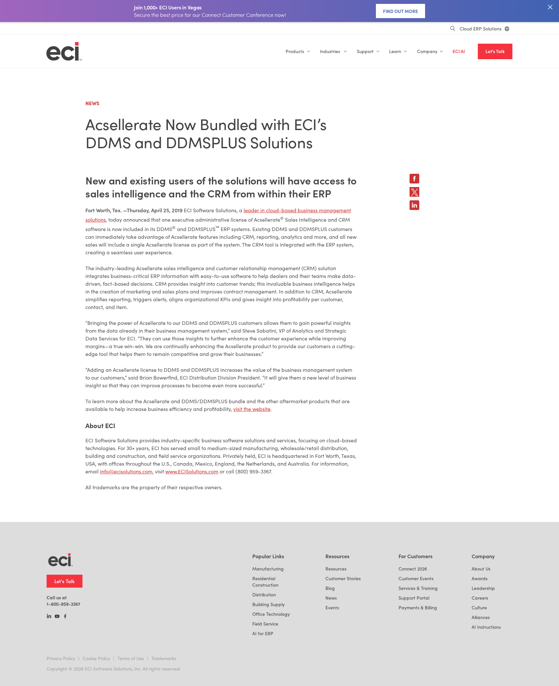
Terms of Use (130, 658)
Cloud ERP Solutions (480, 29)
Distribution (264, 595)
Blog (330, 588)
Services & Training (418, 588)
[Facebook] (65, 617)
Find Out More (400, 11)
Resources (335, 569)
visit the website (251, 408)
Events (332, 607)
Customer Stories (343, 578)
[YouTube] (57, 617)
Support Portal (414, 598)
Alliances (481, 617)
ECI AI (459, 51)
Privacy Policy (61, 658)
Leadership (483, 588)
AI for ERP (262, 633)
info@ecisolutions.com (126, 471)
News (331, 598)
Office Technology (271, 614)
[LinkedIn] (49, 617)
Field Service (265, 624)
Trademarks (163, 658)
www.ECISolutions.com (191, 471)
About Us (481, 569)
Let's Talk (495, 51)
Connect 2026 (413, 569)
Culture (479, 607)
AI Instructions (486, 627)
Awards (480, 578)
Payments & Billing (418, 607)
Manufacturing (268, 569)
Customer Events (416, 578)
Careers (480, 598)
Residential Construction (265, 581)
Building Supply (268, 604)
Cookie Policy (96, 658)
